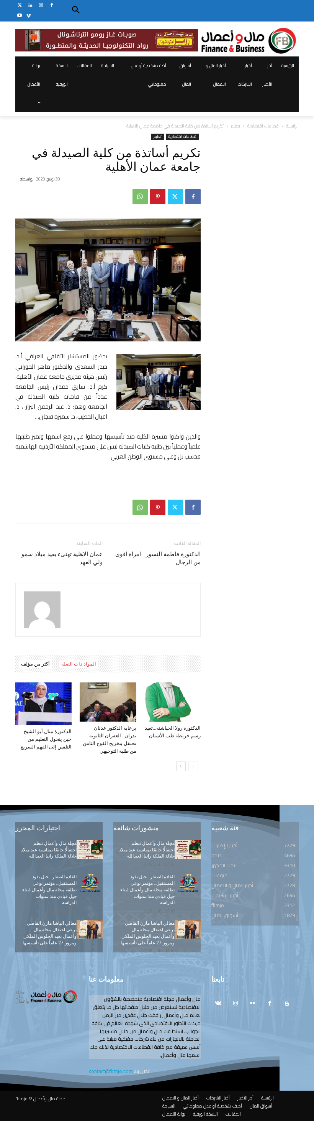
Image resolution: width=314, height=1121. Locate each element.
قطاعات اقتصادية (263, 125)
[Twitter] (19, 5)
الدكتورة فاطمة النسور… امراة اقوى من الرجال (158, 558)
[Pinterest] (157, 196)
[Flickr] (252, 1003)
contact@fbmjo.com (111, 1071)
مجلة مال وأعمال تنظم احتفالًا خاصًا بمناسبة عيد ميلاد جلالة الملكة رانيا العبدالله (49, 850)
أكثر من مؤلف (35, 664)
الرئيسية (292, 125)
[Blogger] (287, 1003)
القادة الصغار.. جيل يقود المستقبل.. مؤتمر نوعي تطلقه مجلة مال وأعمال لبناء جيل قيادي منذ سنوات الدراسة (49, 889)
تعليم (235, 125)
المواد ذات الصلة (78, 664)
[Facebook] (51, 5)
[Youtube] (19, 16)
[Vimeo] (28, 16)
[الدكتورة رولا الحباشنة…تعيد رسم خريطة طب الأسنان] (172, 701)
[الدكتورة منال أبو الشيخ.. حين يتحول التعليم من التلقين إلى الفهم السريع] (43, 703)
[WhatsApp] (140, 196)
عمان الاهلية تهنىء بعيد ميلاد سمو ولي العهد (62, 558)
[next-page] (181, 766)
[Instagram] (41, 5)
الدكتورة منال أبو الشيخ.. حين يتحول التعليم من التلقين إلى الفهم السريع (46, 739)
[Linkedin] (30, 5)
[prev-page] (193, 766)
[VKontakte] (218, 1003)
